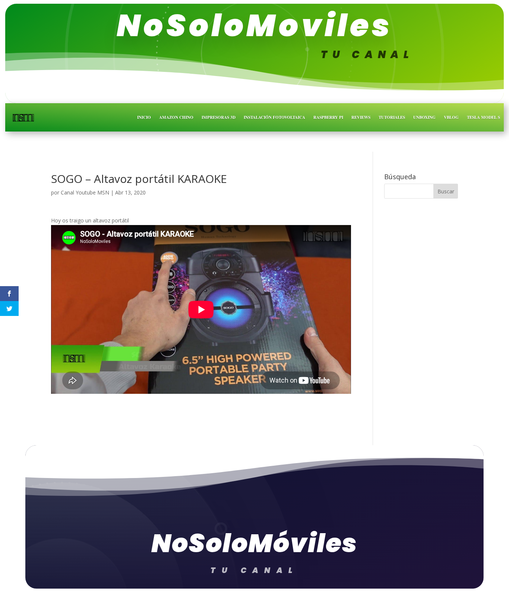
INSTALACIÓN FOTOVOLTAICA (274, 117)
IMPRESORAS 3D (218, 117)
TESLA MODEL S (483, 117)
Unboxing (424, 117)
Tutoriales (392, 117)
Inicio (144, 117)
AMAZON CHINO (176, 117)
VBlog (451, 117)
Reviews (360, 117)
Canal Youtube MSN (85, 192)
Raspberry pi (328, 117)
